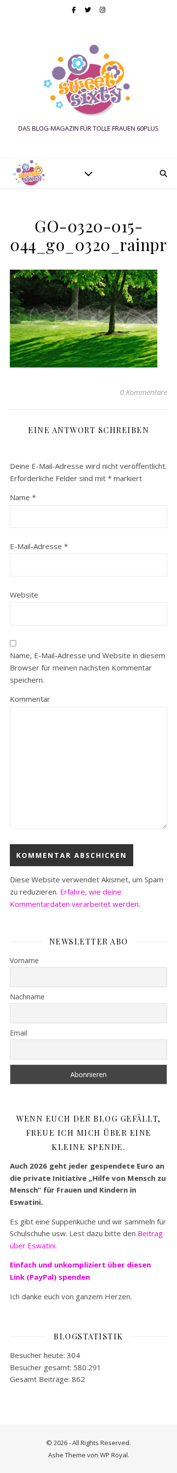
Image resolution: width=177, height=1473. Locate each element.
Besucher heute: (38, 1355)
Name (23, 497)
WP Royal (114, 1454)
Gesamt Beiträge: (41, 1379)
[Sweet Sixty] (88, 80)
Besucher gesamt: (41, 1367)
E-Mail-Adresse (39, 546)
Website (24, 594)
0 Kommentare (143, 392)
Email (18, 1032)
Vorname (24, 960)
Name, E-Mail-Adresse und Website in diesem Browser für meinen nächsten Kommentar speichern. (87, 667)
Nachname (27, 996)
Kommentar (30, 699)
